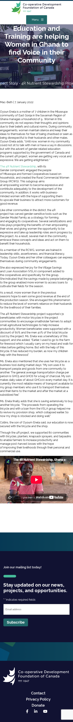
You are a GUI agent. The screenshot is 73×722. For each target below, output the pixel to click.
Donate (38, 705)
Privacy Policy (38, 699)
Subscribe (16, 622)
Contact (38, 693)
